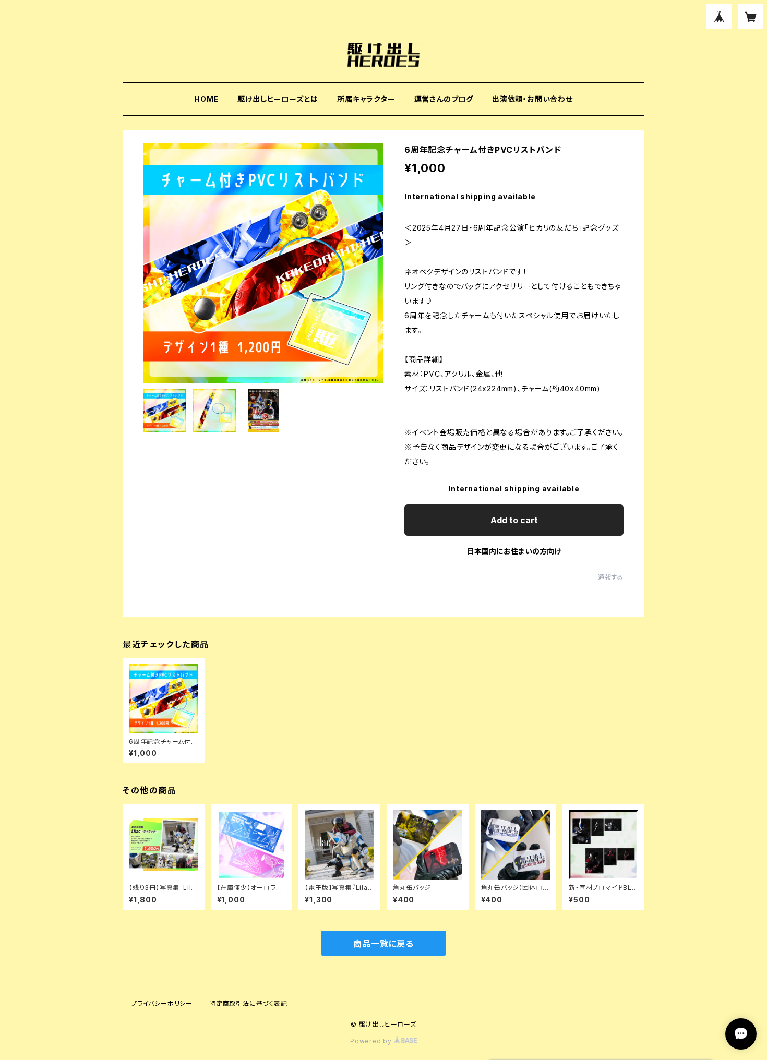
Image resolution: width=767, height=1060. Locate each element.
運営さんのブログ (443, 98)
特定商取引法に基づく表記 (248, 1003)
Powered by (372, 1041)
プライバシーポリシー (162, 1003)
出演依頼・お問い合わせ (532, 98)
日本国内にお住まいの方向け (514, 551)
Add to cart (514, 520)
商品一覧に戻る (383, 943)
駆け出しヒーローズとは (277, 98)
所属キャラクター (366, 98)
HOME (206, 98)
